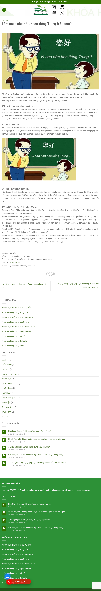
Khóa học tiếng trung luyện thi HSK (16, 331)
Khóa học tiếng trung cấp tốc (14, 336)
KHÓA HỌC (6, 379)
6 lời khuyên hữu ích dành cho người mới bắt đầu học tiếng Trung (35, 455)
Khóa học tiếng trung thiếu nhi (14, 341)
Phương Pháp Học (9, 398)
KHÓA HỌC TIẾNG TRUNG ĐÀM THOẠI (18, 327)
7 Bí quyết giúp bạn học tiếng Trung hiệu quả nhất (29, 447)
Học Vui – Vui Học (9, 374)
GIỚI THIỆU (7, 364)
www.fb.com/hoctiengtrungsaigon (75, 490)
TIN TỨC (5, 20)
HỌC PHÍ (6, 369)
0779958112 (14, 262)
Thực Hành (6, 412)
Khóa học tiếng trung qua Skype (15, 322)
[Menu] (4, 10)
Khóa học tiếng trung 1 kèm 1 (14, 345)
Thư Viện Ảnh (7, 407)
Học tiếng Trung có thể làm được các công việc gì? (29, 431)
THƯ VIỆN (6, 402)
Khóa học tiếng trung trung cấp (15, 312)
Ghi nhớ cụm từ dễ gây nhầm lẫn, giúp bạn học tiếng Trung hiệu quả (36, 439)
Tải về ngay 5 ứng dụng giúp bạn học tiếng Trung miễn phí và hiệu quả (37, 462)
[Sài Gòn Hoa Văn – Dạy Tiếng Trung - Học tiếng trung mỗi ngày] (50, 10)
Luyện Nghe (7, 388)
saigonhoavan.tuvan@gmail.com (39, 490)
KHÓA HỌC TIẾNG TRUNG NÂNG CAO (18, 317)
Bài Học (5, 360)
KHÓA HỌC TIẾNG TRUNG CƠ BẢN (16, 308)
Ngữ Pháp (6, 393)
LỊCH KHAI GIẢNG (9, 383)
